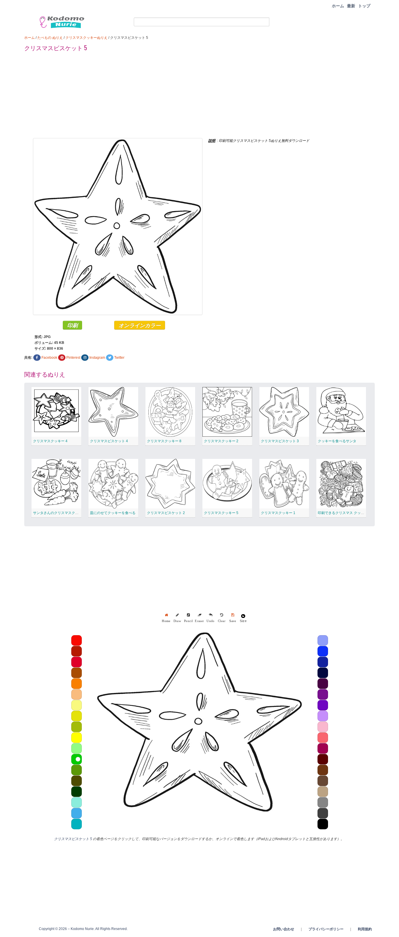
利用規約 (365, 929)
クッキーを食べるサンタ (337, 441)
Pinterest (73, 358)
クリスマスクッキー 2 (221, 441)
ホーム (338, 6)
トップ (364, 6)
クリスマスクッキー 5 (221, 513)
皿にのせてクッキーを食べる (113, 513)
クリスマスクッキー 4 (50, 441)
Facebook (49, 358)
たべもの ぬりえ (50, 38)
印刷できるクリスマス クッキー (343, 513)
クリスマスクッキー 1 (278, 513)
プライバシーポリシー (326, 929)
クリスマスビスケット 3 (280, 441)
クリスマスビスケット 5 (73, 839)
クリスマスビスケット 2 (166, 513)
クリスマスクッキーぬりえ (86, 38)
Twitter (119, 358)
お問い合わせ (283, 929)
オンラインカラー (140, 325)
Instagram (97, 358)
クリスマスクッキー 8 (164, 441)
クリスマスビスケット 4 (109, 441)
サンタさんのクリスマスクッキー (59, 513)
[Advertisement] (199, 97)
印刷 (72, 325)
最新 (351, 6)
